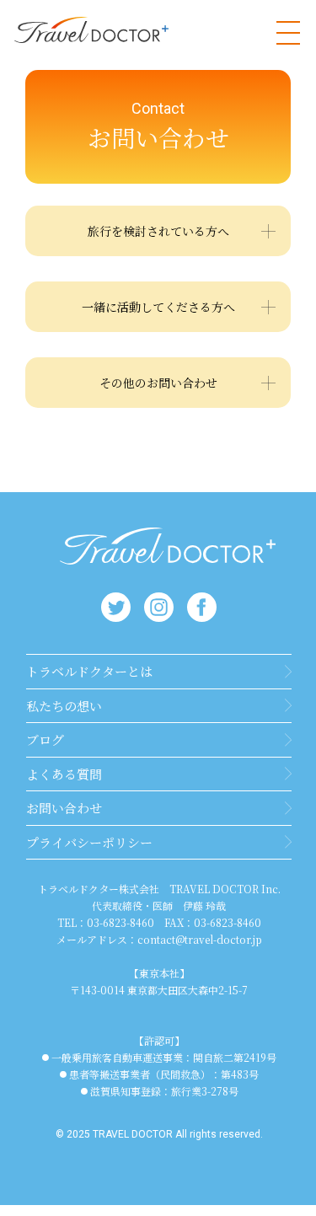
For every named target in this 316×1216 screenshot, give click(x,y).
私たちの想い (64, 706)
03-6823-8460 (120, 922)
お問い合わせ (64, 808)
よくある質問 (64, 774)
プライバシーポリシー (89, 842)
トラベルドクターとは (89, 671)
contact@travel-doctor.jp (199, 939)
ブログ (45, 739)
